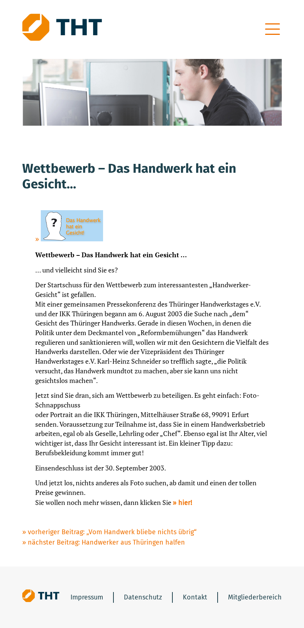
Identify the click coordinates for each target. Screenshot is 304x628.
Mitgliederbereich (255, 597)
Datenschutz (143, 597)
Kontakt (195, 597)
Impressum (86, 597)
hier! (185, 503)
